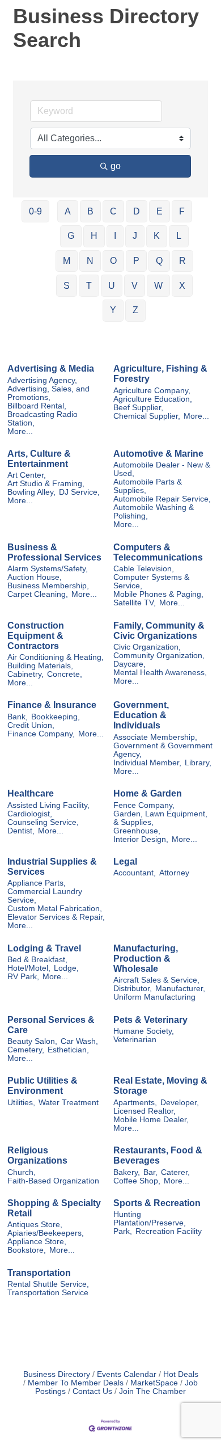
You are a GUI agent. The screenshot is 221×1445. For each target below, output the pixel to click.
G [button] (70, 236)
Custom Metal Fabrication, (54, 908)
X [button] (182, 285)
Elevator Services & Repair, (56, 917)
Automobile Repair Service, (162, 499)
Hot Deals (180, 1374)
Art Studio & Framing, (45, 483)
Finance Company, (41, 734)
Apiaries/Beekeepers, (45, 1233)
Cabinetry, (25, 674)
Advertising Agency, (42, 380)
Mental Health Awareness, (160, 672)
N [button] (90, 261)
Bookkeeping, (55, 717)
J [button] (135, 236)
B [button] (90, 211)
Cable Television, (143, 568)
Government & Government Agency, (162, 750)
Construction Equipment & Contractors (35, 636)
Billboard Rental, (36, 406)
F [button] (182, 211)
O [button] (113, 261)
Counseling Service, (43, 822)
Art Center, (26, 475)
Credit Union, (30, 725)
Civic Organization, (147, 647)
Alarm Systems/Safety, (47, 568)
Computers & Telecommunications (158, 552)
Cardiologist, (29, 814)
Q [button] (159, 261)
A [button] (68, 211)
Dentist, (21, 831)
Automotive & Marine (158, 453)
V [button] (134, 285)
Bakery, (126, 1172)
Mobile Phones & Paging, (158, 594)
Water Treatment (69, 1102)
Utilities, (21, 1102)
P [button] (136, 261)
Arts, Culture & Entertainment (39, 459)
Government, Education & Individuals (141, 715)
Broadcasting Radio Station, (42, 418)
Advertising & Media (50, 368)
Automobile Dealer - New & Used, (161, 469)
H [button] (94, 236)
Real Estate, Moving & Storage (160, 1086)
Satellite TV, (134, 603)
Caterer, (175, 1172)
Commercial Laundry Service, (44, 895)
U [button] (111, 285)
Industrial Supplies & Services (52, 867)
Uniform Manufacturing (154, 997)
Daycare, (129, 664)
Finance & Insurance (51, 705)
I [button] (115, 236)
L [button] (178, 236)
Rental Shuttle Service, (48, 1284)
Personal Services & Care (51, 1025)
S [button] (66, 285)
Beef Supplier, (138, 407)
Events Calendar (126, 1374)
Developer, (179, 1102)
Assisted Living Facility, (48, 805)
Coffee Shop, (136, 1181)
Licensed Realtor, (144, 1111)
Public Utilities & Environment (42, 1086)
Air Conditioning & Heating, (55, 657)
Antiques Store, (34, 1224)
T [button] (89, 285)
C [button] (113, 211)
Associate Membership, (155, 737)
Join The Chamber (152, 1391)
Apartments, (135, 1102)
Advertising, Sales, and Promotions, (48, 393)
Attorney (174, 873)
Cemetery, (25, 1050)
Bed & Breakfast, (37, 959)
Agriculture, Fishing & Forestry (160, 374)
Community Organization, (159, 655)
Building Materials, (40, 666)
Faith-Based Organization (53, 1181)
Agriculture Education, (152, 399)
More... (20, 431)
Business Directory (56, 1374)
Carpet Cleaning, (37, 594)
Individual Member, (147, 763)
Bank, (17, 717)
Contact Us (92, 1391)
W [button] (158, 285)
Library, (198, 763)
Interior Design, (140, 839)
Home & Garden (147, 793)
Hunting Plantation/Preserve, (149, 1218)
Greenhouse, (136, 831)
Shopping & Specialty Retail (54, 1208)
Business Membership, (48, 586)
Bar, (150, 1172)
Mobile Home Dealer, (151, 1119)
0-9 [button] (35, 211)
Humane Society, (143, 1031)
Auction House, (34, 577)
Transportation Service (47, 1292)
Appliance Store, (36, 1241)
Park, (122, 1231)
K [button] (157, 236)
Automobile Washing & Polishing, (153, 511)
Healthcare (30, 793)
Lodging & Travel (44, 948)
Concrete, (64, 674)
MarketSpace (154, 1383)
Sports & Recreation (157, 1203)
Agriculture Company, (151, 390)
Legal (125, 861)
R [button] (182, 261)
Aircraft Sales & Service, (156, 980)
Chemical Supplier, (146, 416)
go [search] (115, 166)
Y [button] (113, 310)
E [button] (159, 211)
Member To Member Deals (76, 1383)
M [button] (66, 261)
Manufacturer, (180, 988)
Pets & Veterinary (150, 1020)
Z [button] (135, 310)
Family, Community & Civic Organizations (159, 631)
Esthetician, (68, 1050)
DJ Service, (79, 492)
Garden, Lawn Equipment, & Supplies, (160, 818)
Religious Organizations (37, 1155)
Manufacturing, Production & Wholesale (145, 958)
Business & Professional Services (54, 552)
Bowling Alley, (31, 492)
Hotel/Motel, (28, 968)
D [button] (136, 211)
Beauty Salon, (32, 1041)
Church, (21, 1172)
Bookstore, (26, 1250)
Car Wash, (79, 1041)
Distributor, (132, 988)
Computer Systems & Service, (151, 581)
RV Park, (23, 976)
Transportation (39, 1273)
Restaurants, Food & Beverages (157, 1155)
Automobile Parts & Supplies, (147, 486)
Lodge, (66, 968)
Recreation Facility (168, 1231)
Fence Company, (144, 805)
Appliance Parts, (36, 883)
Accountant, (134, 873)
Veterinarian (134, 1039)
